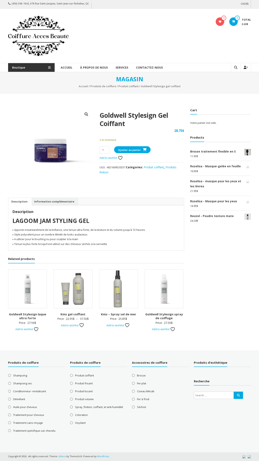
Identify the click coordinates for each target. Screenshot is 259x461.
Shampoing (20, 375)
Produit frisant (84, 383)
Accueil (66, 67)
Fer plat (141, 383)
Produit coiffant (128, 86)
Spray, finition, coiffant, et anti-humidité (99, 407)
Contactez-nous (149, 67)
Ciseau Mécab (145, 391)
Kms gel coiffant (73, 314)
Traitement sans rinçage (28, 423)
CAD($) (245, 3)
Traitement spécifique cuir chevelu (34, 430)
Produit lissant (84, 391)
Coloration (81, 415)
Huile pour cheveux (25, 407)
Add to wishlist (109, 158)
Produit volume (84, 399)
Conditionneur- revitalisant (29, 391)
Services (122, 67)
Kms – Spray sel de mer (118, 314)
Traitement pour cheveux (28, 415)
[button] (86, 114)
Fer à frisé (143, 399)
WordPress (103, 456)
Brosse (141, 375)
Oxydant (80, 423)
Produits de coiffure (103, 86)
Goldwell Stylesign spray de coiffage (164, 316)
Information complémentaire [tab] (54, 201)
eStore (62, 456)
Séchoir (141, 407)
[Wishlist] (220, 21)
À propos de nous (94, 67)
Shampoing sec (22, 383)
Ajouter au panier (129, 150)
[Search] (238, 395)
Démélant (19, 399)
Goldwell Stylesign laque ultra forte (27, 316)
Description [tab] (19, 201)
